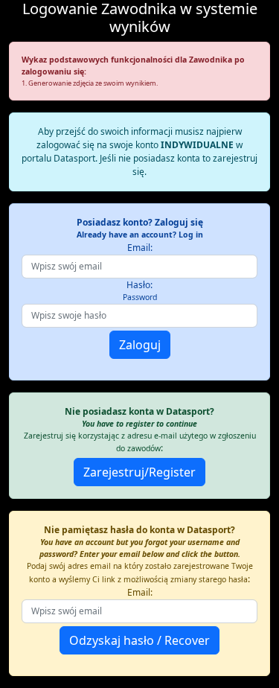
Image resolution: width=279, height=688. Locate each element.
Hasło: (140, 290)
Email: (140, 247)
